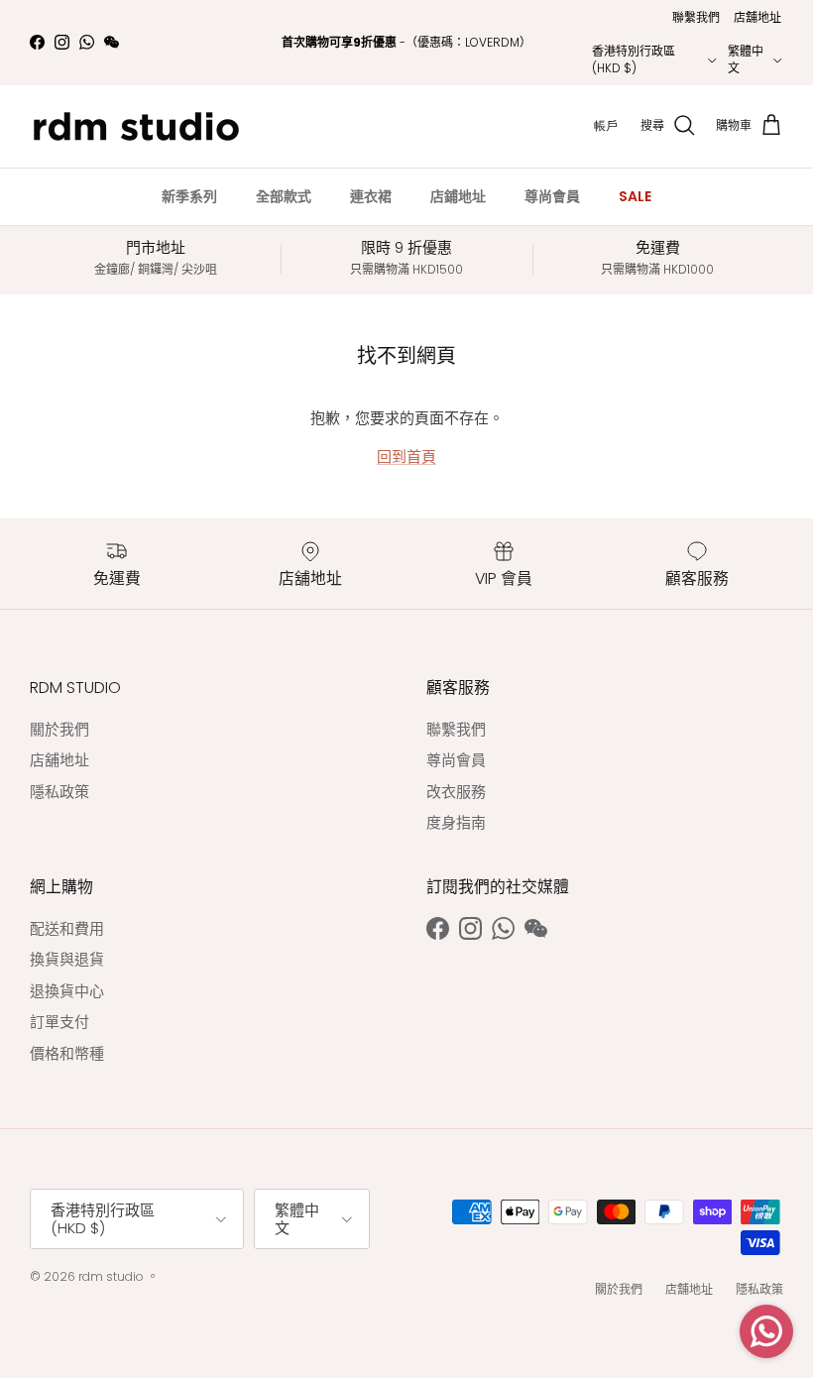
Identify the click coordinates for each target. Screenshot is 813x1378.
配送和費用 (67, 928)
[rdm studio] (136, 126)
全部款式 (283, 196)
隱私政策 (59, 791)
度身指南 (456, 822)
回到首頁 (406, 456)
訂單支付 (59, 1021)
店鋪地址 (458, 196)
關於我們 (59, 729)
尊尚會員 (552, 196)
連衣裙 (371, 196)
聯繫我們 (696, 17)
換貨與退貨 (67, 959)
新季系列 (189, 196)
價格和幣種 (67, 1053)
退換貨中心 (67, 990)
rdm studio (111, 1276)
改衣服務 (456, 791)
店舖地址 (757, 17)
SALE (635, 196)
